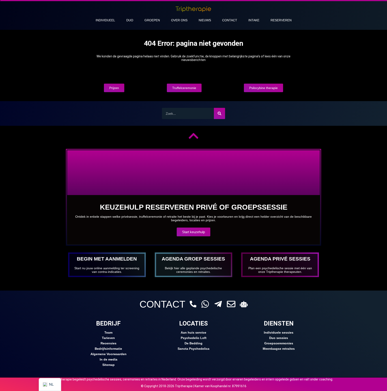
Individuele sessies (278, 332)
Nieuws (205, 20)
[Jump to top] (193, 135)
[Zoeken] (219, 113)
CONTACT (162, 304)
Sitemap (108, 365)
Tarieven (108, 338)
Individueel (105, 20)
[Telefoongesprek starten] (193, 304)
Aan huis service (193, 332)
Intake (253, 20)
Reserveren (281, 20)
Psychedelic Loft (193, 338)
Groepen (152, 20)
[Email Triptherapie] (231, 304)
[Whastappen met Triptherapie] (205, 304)
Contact (229, 20)
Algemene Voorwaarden (108, 354)
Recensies (108, 343)
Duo (129, 20)
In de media (108, 359)
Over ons (179, 20)
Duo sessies (278, 338)
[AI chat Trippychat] (244, 304)
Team (108, 332)
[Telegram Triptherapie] (218, 304)
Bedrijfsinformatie (108, 348)
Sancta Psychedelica (193, 348)
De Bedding (193, 343)
